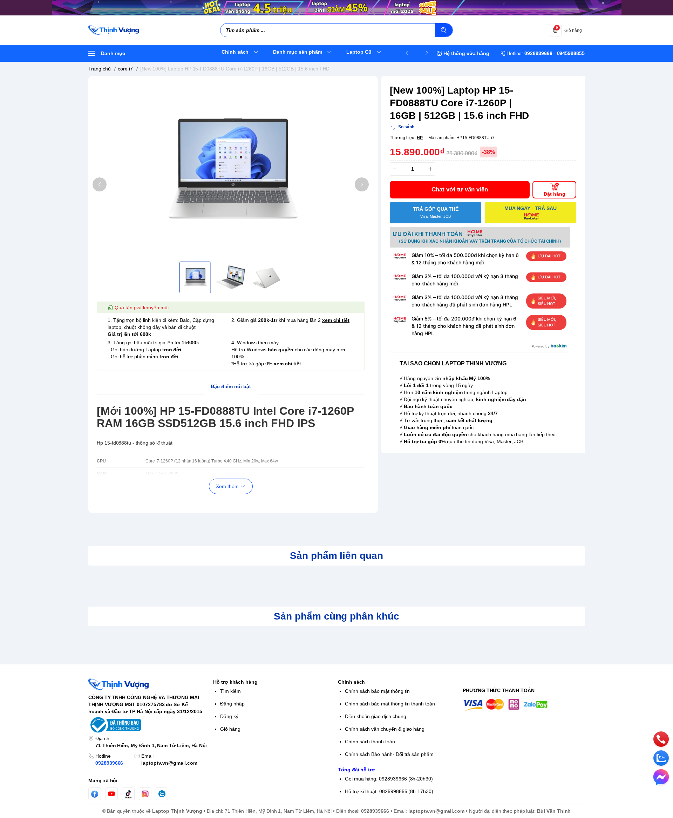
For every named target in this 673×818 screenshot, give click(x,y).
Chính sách (351, 682)
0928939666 (109, 763)
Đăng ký (229, 716)
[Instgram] (145, 793)
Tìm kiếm (230, 691)
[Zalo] (161, 793)
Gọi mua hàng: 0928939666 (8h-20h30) (389, 779)
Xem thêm (227, 486)
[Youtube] (111, 793)
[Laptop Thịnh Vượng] (113, 30)
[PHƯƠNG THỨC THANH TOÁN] (524, 704)
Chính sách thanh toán (370, 741)
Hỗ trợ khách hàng (235, 682)
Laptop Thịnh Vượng (177, 811)
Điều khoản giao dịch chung (375, 716)
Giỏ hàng (230, 729)
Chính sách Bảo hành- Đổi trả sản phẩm (389, 754)
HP (420, 137)
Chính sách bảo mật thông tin (377, 691)
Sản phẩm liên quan (336, 555)
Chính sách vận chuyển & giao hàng (384, 729)
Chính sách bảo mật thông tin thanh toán (390, 704)
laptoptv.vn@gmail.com (169, 763)
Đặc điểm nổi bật (231, 386)
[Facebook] (94, 794)
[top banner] (336, 7)
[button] (100, 184)
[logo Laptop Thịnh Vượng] (149, 684)
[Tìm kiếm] (444, 30)
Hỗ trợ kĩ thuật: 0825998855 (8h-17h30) (389, 791)
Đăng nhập (232, 704)
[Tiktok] (128, 794)
